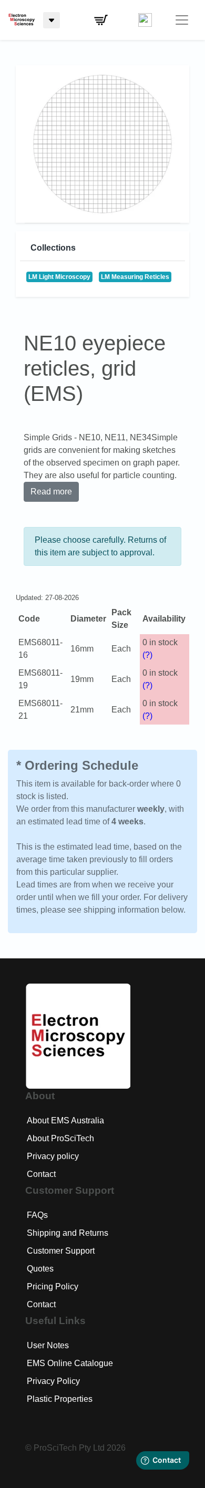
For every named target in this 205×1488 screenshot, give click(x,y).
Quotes (40, 1268)
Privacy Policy (53, 1381)
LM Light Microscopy (59, 277)
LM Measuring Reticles (135, 277)
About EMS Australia (65, 1120)
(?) (147, 654)
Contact (41, 1174)
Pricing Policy (52, 1286)
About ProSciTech (60, 1138)
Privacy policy (53, 1156)
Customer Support (61, 1250)
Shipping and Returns (67, 1232)
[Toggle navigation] (182, 19)
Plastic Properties (60, 1398)
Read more (51, 491)
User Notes (48, 1345)
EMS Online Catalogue (70, 1363)
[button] (101, 19)
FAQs (37, 1215)
